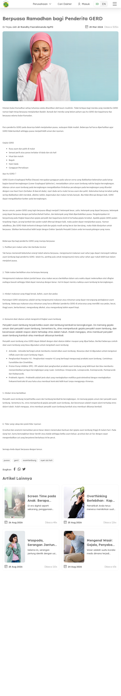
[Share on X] (24, 469)
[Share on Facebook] (14, 469)
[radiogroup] (101, 4)
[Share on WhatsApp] (19, 469)
